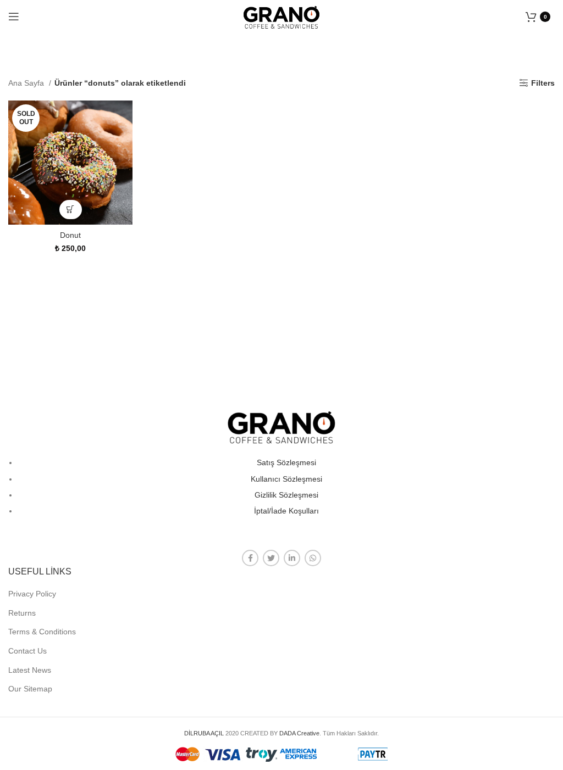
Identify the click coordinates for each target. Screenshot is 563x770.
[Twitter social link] (271, 558)
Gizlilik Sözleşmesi (286, 494)
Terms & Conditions (42, 631)
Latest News (29, 670)
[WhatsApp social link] (313, 558)
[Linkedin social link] (292, 558)
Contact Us (27, 650)
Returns (22, 613)
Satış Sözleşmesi (286, 462)
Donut (70, 235)
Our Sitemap (30, 688)
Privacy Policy (32, 593)
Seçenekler (70, 209)
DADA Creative (299, 733)
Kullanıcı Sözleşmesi (286, 479)
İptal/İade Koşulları (286, 510)
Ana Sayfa (27, 83)
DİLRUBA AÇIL (204, 733)
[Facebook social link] (250, 558)
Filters (543, 83)
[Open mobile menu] (14, 16)
